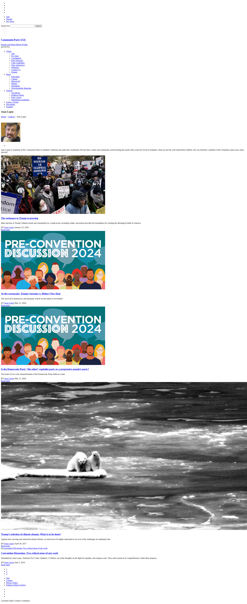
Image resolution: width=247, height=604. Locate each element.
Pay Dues (10, 21)
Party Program (17, 60)
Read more (5, 230)
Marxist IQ (15, 81)
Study (8, 74)
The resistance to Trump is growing (19, 218)
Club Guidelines (18, 63)
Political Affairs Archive (16, 585)
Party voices (16, 97)
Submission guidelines (20, 100)
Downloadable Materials (21, 88)
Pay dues (15, 56)
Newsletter (10, 104)
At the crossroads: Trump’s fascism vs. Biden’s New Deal (30, 293)
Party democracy (18, 65)
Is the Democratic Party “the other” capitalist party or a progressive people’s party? (45, 369)
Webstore (15, 67)
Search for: (5, 26)
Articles (9, 90)
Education (15, 77)
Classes (14, 79)
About (8, 51)
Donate (9, 19)
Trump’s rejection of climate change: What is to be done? (31, 534)
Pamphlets (15, 86)
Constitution (16, 58)
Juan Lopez (9, 227)
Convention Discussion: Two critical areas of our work (29, 553)
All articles (15, 93)
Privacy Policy (12, 583)
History (14, 84)
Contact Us (15, 70)
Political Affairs (17, 95)
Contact (9, 580)
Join (8, 17)
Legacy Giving (12, 102)
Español (9, 107)
